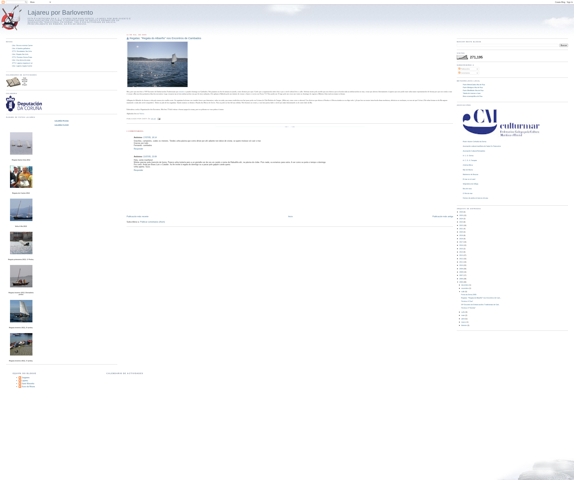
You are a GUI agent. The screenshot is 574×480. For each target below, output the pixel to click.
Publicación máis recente (137, 216)
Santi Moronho (28, 383)
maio (463, 315)
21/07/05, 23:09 (150, 156)
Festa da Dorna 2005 (468, 294)
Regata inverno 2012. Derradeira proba (21, 293)
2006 (461, 279)
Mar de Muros (468, 170)
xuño (463, 312)
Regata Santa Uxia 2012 (21, 160)
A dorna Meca (468, 165)
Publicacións (465, 69)
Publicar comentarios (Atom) (152, 222)
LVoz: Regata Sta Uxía (20, 54)
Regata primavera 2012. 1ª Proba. (21, 259)
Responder (138, 149)
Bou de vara (467, 188)
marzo (463, 322)
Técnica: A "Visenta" (468, 308)
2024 (461, 219)
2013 (461, 255)
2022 (461, 225)
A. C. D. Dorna (468, 155)
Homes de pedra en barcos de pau (475, 198)
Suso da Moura (28, 386)
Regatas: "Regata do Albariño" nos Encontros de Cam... (481, 298)
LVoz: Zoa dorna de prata (21, 60)
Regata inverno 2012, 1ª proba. (21, 361)
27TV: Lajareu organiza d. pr (22, 63)
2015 (461, 249)
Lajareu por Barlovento (60, 12)
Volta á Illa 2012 (21, 226)
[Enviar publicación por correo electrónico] (158, 119)
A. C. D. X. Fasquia (470, 160)
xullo (463, 291)
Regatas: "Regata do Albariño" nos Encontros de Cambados (165, 38)
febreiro (464, 325)
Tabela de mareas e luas (472, 93)
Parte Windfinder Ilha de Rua (473, 90)
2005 (461, 282)
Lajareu (25, 380)
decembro (465, 285)
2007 (461, 275)
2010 (461, 265)
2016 (461, 245)
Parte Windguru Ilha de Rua (473, 87)
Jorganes (26, 377)
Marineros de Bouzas (470, 174)
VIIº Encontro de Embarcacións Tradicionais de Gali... (480, 304)
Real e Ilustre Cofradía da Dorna (474, 141)
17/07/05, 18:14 (150, 137)
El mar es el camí (469, 179)
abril (463, 319)
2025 (461, 215)
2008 (461, 272)
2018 (461, 239)
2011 (461, 262)
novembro (465, 288)
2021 (461, 229)
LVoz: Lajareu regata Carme (22, 66)
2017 (461, 242)
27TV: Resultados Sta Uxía (22, 51)
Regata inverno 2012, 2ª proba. (21, 327)
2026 (461, 212)
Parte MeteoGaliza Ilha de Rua (474, 84)
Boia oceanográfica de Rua (472, 96)
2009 (461, 269)
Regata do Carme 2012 (21, 193)
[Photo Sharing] (157, 87)
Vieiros (141, 113)
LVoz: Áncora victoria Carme (22, 45)
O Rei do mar (468, 193)
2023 (461, 222)
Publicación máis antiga (442, 216)
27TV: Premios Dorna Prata (22, 57)
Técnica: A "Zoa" (467, 301)
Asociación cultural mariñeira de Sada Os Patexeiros (482, 146)
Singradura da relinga (470, 184)
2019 (461, 235)
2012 (461, 259)
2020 (461, 232)
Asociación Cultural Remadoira (474, 151)
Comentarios (465, 73)
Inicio (290, 216)
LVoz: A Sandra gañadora (21, 48)
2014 (461, 252)
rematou (181, 92)
